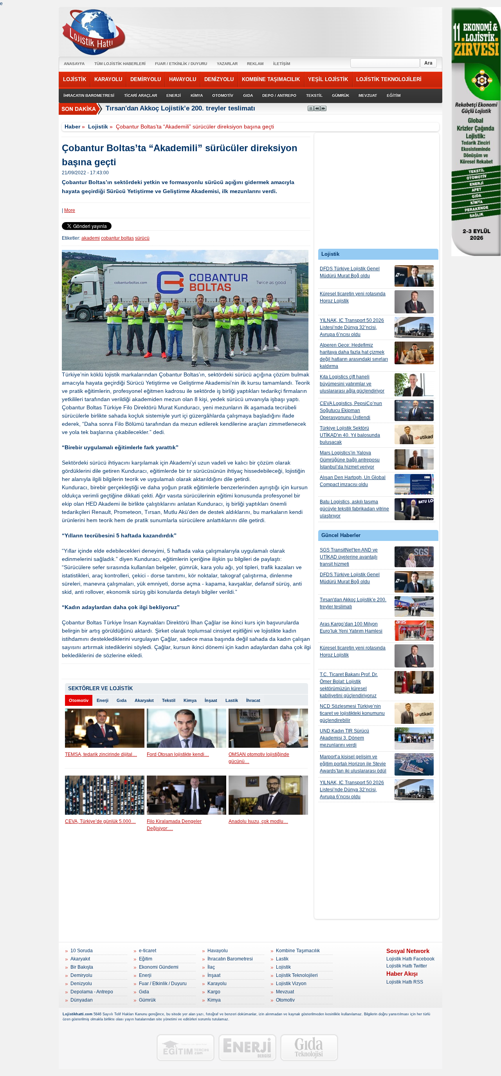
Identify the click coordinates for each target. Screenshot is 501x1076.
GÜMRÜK (340, 95)
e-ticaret (147, 950)
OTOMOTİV (222, 95)
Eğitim (145, 959)
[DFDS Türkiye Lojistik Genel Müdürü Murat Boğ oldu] (414, 276)
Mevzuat (285, 992)
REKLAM (255, 63)
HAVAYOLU (182, 79)
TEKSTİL (314, 95)
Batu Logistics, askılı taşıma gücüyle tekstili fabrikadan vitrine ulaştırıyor (354, 509)
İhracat (253, 700)
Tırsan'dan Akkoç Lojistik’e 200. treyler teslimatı (353, 603)
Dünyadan (81, 1000)
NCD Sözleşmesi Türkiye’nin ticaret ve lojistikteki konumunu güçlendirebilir (352, 713)
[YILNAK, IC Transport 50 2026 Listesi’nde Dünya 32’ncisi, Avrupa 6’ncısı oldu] (414, 327)
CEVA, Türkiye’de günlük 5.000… (100, 821)
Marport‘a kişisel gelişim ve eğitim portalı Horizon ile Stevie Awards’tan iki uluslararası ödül (353, 764)
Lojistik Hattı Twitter (406, 966)
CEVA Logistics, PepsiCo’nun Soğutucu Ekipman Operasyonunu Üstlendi (351, 410)
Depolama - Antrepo (91, 992)
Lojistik (98, 126)
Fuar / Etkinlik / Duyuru (163, 983)
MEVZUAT (368, 95)
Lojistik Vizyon (291, 983)
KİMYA (197, 95)
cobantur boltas (117, 238)
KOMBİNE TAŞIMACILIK (271, 79)
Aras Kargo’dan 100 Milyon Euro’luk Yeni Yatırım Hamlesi (351, 627)
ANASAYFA (74, 63)
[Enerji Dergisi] (247, 1047)
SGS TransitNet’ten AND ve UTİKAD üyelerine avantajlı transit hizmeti (349, 557)
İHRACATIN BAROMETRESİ (88, 95)
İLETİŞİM (281, 63)
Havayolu (217, 950)
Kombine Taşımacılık (298, 950)
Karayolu (217, 983)
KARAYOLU (108, 79)
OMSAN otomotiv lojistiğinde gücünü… (259, 758)
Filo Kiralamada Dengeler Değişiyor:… (174, 825)
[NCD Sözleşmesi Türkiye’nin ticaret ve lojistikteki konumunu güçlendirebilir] (414, 713)
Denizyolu (81, 983)
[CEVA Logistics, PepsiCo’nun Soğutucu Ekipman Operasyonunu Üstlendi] (414, 410)
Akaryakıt (144, 700)
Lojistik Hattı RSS (404, 982)
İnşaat (211, 700)
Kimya (190, 700)
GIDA (248, 95)
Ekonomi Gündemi (158, 967)
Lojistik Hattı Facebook (410, 959)
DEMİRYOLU (145, 79)
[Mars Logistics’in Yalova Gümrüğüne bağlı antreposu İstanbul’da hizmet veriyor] (414, 459)
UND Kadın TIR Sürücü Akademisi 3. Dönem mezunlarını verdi (344, 738)
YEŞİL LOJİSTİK (328, 79)
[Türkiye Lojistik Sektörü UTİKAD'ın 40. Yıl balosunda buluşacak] (414, 434)
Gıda (121, 700)
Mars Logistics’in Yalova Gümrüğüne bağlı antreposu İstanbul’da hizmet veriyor (350, 460)
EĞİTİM (393, 95)
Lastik (231, 700)
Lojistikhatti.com (77, 1014)
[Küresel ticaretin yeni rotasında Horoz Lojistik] (414, 301)
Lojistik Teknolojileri (297, 975)
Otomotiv (78, 700)
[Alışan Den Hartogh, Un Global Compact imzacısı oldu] (414, 484)
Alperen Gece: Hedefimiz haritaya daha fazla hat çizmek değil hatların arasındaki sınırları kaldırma (354, 355)
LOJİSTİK (74, 79)
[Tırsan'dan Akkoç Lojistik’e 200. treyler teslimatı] (414, 606)
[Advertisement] (377, 193)
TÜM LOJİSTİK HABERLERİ (120, 63)
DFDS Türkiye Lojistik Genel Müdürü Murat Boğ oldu (350, 272)
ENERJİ (173, 95)
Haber (72, 126)
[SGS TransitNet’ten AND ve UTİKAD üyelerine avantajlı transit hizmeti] (414, 556)
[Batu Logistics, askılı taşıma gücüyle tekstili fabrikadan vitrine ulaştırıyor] (414, 509)
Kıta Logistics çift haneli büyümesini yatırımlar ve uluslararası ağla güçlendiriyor (352, 384)
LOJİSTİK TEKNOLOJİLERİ (389, 79)
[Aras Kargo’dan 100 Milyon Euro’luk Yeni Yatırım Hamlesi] (414, 630)
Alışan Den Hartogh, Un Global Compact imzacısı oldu (353, 481)
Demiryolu (81, 975)
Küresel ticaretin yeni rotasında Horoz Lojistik (353, 297)
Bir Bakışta (81, 967)
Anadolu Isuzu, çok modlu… (258, 821)
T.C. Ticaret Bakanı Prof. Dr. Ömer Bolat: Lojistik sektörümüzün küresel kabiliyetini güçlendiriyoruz (349, 685)
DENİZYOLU (219, 79)
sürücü (142, 238)
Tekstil (168, 700)
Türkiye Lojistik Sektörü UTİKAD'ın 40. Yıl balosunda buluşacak (350, 435)
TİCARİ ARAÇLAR (140, 95)
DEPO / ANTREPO (279, 95)
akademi (90, 238)
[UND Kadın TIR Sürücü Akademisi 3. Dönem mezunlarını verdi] (414, 738)
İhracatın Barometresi (230, 959)
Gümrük (147, 1000)
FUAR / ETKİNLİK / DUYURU (181, 63)
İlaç (211, 967)
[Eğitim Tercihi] (185, 1047)
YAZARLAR (227, 63)
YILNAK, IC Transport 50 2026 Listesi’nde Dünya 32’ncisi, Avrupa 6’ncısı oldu (352, 327)
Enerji (102, 700)
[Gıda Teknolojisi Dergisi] (309, 1047)
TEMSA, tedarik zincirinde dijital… (101, 754)
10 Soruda (81, 950)
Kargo (213, 992)
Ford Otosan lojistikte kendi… (178, 754)
